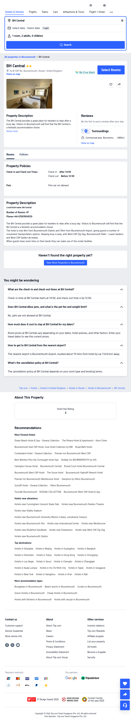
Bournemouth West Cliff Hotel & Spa (82, 492)
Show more (12, 131)
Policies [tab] (23, 154)
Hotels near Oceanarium (61, 530)
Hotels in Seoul (43, 561)
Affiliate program (95, 636)
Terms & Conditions (55, 641)
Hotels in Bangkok (86, 548)
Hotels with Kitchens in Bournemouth (33, 599)
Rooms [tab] (10, 154)
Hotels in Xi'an (65, 574)
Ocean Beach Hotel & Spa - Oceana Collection (37, 440)
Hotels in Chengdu (63, 561)
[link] (90, 5)
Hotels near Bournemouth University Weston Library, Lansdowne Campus (51, 517)
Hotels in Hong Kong (64, 555)
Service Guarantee (14, 631)
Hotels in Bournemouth (99, 388)
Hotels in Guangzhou (64, 548)
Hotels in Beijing (44, 548)
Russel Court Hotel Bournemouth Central (84, 466)
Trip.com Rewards (96, 631)
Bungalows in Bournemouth (28, 586)
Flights (33, 12)
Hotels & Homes (14, 12)
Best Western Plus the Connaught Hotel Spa (36, 460)
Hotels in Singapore (95, 568)
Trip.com (23, 388)
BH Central (15, 66)
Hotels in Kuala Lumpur (26, 568)
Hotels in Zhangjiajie (85, 561)
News (49, 631)
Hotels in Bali (81, 574)
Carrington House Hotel (26, 466)
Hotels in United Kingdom (53, 388)
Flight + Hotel (97, 12)
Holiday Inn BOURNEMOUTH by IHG (78, 460)
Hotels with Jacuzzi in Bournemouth (71, 599)
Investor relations (95, 625)
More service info (13, 636)
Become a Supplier (96, 652)
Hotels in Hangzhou (45, 574)
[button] (97, 5)
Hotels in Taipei (76, 568)
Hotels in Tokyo (44, 555)
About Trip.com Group (57, 657)
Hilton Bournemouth (60, 485)
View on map (87, 143)
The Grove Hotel (55, 472)
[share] (125, 694)
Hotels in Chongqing (87, 555)
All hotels (91, 647)
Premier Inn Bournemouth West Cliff (73, 453)
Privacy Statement (55, 647)
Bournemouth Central (51, 466)
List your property (96, 641)
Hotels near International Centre (63, 523)
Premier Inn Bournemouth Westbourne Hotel (37, 479)
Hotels (34, 388)
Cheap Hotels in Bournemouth (62, 593)
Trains (45, 12)
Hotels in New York (24, 574)
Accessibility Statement (57, 652)
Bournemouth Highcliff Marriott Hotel (84, 472)
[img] (29, 94)
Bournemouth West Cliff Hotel (29, 472)
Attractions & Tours (73, 12)
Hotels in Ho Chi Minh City (53, 568)
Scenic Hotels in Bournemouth (30, 593)
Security (91, 657)
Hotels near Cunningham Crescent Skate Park (37, 504)
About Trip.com (53, 625)
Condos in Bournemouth (89, 586)
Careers (49, 636)
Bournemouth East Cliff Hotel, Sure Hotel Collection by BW (44, 447)
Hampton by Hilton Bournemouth (78, 479)
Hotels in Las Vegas (24, 561)
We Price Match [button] (87, 72)
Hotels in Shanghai (24, 548)
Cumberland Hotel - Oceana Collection (33, 453)
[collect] (125, 683)
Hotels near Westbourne (93, 523)
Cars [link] (55, 12)
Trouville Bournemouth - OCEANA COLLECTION (38, 492)
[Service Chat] (125, 705)
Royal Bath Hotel (83, 447)
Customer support (14, 625)
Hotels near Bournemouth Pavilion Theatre (83, 504)
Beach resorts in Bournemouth (60, 586)
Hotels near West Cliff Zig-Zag (90, 530)
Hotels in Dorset (77, 388)
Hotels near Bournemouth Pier (30, 523)
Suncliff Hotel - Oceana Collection (31, 485)
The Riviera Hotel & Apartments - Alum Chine (84, 440)
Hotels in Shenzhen (24, 555)
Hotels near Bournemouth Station (31, 536)
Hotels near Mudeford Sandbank (31, 530)
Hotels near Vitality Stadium (28, 510)
